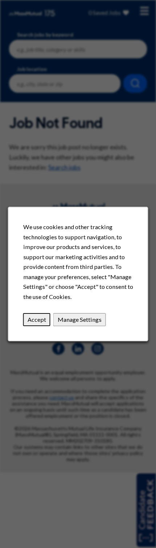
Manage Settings (80, 319)
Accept (37, 319)
